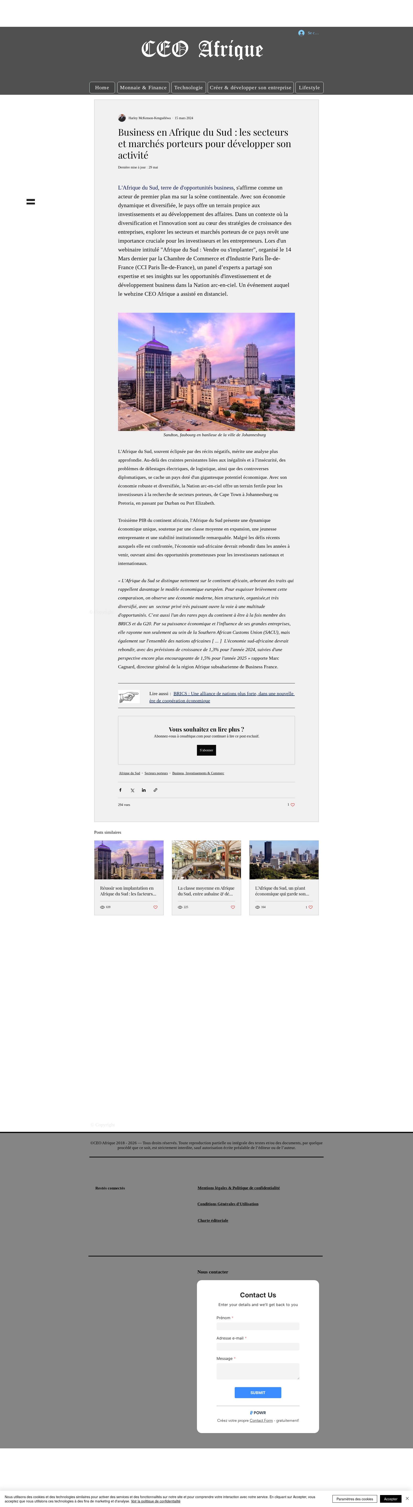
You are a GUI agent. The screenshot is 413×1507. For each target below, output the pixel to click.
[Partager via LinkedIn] (143, 790)
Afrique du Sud (129, 773)
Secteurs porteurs (156, 773)
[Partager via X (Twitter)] (132, 790)
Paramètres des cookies (355, 1498)
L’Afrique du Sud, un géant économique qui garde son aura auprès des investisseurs (283, 891)
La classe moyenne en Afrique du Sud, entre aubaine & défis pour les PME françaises (206, 891)
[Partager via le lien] (155, 790)
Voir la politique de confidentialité (155, 1501)
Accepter (390, 1498)
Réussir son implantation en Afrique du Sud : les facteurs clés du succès (127, 891)
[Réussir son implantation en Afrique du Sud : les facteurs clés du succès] (128, 860)
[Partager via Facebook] (120, 790)
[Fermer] (407, 1499)
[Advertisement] (87, 13)
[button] (102, 87)
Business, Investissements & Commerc (198, 773)
